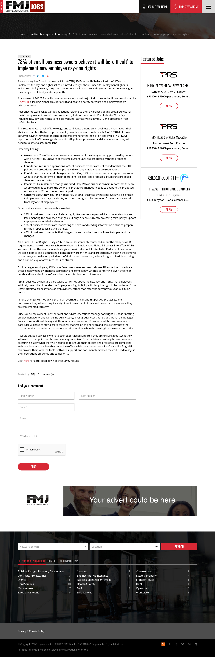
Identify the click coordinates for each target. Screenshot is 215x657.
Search (179, 546)
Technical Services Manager (168, 137)
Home (21, 34)
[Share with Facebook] (34, 76)
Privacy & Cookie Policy (31, 631)
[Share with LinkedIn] (38, 76)
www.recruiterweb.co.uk (75, 649)
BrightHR (23, 102)
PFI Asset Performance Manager (169, 189)
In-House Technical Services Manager (169, 85)
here (26, 360)
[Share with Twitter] (43, 76)
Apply (169, 106)
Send (34, 466)
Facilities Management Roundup (49, 34)
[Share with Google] (48, 76)
